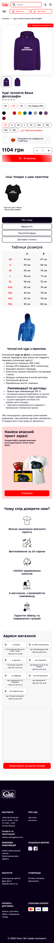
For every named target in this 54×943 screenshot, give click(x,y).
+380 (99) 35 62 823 (10, 817)
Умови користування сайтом (11, 852)
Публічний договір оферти (10, 857)
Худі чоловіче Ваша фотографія (27, 18)
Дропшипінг (33, 881)
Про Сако (32, 817)
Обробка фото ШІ (10, 884)
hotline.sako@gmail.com (12, 837)
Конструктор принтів (11, 878)
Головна (5, 18)
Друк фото (7, 881)
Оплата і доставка (10, 911)
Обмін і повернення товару (10, 915)
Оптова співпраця (36, 878)
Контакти (32, 820)
